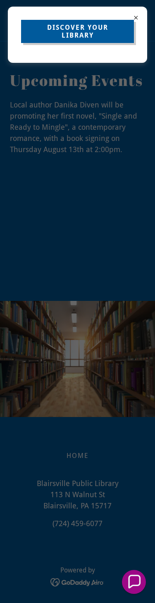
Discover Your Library (77, 31)
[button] (134, 582)
